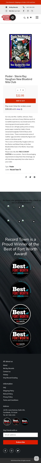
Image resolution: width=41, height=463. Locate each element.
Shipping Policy (8, 391)
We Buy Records (13, 7)
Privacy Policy (8, 397)
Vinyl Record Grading (10, 378)
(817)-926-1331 (30, 7)
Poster (11, 166)
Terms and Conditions (10, 400)
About (5, 365)
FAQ (4, 387)
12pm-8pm (14, 11)
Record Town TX (15, 170)
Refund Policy (8, 394)
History (5, 375)
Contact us (7, 371)
